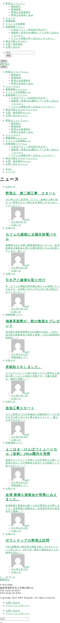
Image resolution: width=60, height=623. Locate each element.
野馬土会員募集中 (21, 12)
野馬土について (14, 3)
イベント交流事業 (15, 24)
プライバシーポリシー (18, 605)
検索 (8, 56)
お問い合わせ (13, 47)
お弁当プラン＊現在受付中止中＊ (29, 29)
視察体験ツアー (14, 27)
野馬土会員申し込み (22, 15)
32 (13, 577)
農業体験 (10, 21)
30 (6, 577)
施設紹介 (16, 6)
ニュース (10, 18)
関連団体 (16, 9)
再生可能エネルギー (17, 41)
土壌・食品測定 (14, 44)
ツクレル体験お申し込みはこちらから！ (33, 38)
